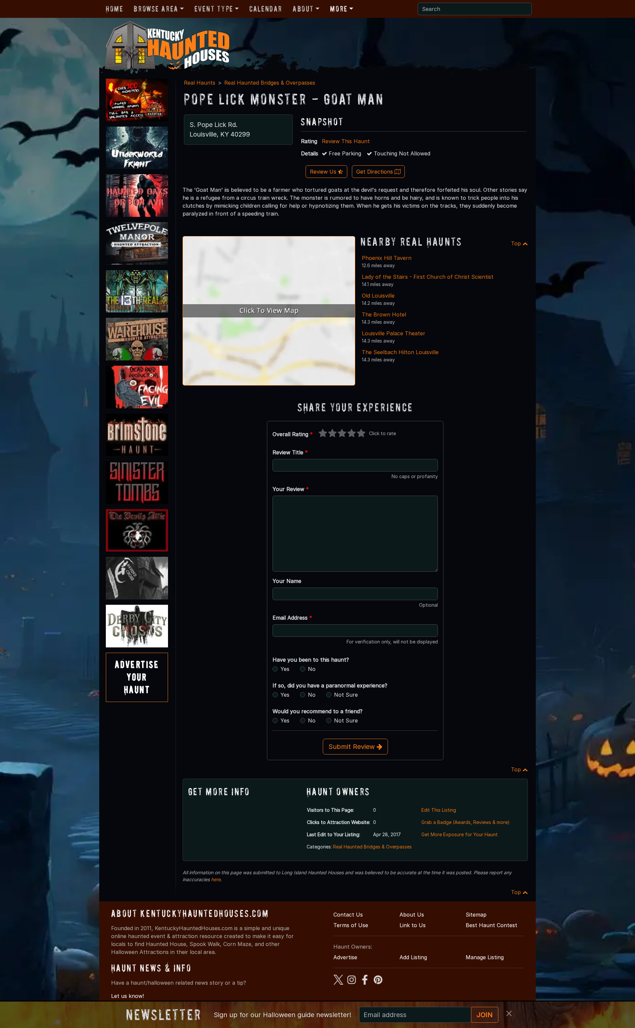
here (216, 879)
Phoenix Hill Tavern (386, 258)
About (303, 8)
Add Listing (413, 957)
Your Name (287, 581)
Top (517, 243)
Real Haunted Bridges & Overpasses (269, 82)
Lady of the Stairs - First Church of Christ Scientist (427, 276)
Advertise (345, 957)
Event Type (213, 8)
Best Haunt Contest (491, 925)
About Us (412, 914)
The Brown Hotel (384, 314)
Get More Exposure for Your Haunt (459, 834)
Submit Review (352, 747)
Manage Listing (485, 957)
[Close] (509, 1013)
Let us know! (127, 996)
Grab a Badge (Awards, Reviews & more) (465, 822)
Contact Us (348, 914)
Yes (284, 669)
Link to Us (413, 925)
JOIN (485, 1015)
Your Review (291, 489)
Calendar (265, 8)
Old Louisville (378, 295)
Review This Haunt (346, 141)
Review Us (324, 171)
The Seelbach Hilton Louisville (400, 352)
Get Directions (375, 171)
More (338, 8)
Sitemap (476, 914)
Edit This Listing (438, 810)
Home (114, 8)
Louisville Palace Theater (393, 333)
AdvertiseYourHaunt (137, 677)
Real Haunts (199, 82)
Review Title (290, 452)
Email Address (292, 617)
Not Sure (346, 694)
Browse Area (156, 8)
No (312, 669)
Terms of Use (350, 925)
